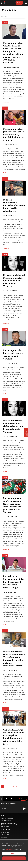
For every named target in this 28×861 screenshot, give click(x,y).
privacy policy (9, 849)
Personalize (14, 853)
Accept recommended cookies (14, 858)
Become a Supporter (11, 798)
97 (13, 787)
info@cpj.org (4, 837)
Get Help (19, 3)
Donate (23, 798)
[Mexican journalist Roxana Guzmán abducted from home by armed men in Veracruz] (14, 408)
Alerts (5, 22)
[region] (14, 850)
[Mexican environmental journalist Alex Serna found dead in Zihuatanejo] (14, 188)
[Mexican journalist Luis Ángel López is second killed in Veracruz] (14, 338)
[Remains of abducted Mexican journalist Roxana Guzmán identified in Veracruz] (14, 263)
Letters (5, 709)
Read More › (6, 102)
